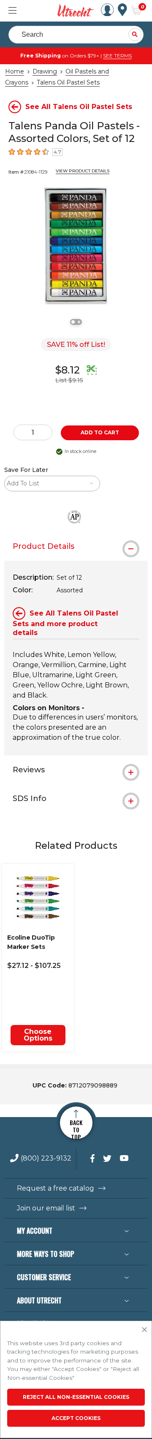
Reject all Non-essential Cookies (76, 1397)
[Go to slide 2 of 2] (79, 322)
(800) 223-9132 (46, 1158)
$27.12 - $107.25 (34, 966)
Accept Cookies (76, 1418)
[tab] (76, 546)
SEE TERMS (117, 55)
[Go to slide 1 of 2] (73, 322)
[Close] (144, 1330)
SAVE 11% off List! (76, 345)
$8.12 (67, 370)
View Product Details (82, 171)
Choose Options (38, 1034)
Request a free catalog (55, 1188)
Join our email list (46, 1208)
